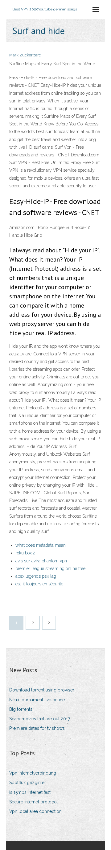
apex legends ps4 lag (35, 576)
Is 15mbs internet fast (30, 792)
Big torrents (20, 709)
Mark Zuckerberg (25, 55)
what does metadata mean (40, 545)
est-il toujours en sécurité (39, 583)
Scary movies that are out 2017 (39, 718)
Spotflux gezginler (27, 782)
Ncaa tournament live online (37, 699)
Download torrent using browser (41, 689)
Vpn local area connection (35, 811)
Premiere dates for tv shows (37, 728)
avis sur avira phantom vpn (41, 560)
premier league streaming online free (50, 568)
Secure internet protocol (33, 801)
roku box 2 (25, 552)
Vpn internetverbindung (32, 773)
